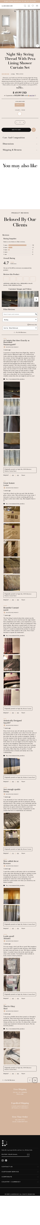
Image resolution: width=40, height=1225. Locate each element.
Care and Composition (14, 138)
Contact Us (7, 1167)
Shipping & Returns (12, 150)
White (19, 114)
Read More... (20, 88)
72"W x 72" (19, 104)
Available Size (20, 101)
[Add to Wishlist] (34, 130)
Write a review (19, 73)
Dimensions (8, 144)
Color (20, 110)
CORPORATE (7, 1177)
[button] (20, 95)
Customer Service (10, 1172)
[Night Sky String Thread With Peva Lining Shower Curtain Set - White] (4, 202)
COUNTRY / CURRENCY (11, 1182)
